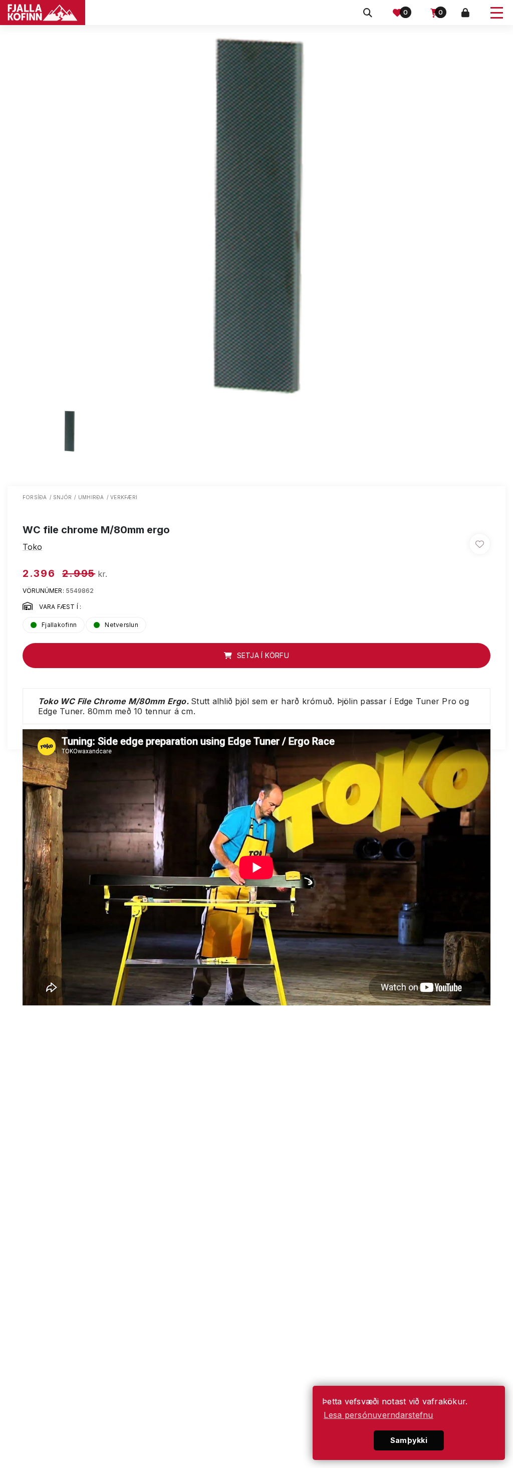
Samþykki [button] (408, 1440)
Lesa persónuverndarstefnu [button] (378, 1415)
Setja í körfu (261, 655)
